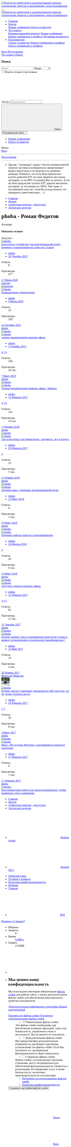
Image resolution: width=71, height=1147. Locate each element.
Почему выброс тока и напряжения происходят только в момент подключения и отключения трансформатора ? (34, 638)
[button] (27, 98)
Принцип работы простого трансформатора (27, 535)
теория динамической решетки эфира (23, 337)
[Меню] (2, 9)
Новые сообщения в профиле (25, 36)
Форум (12, 24)
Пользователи (16, 39)
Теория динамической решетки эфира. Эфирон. (29, 388)
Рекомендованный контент (24, 33)
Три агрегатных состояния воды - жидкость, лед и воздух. (35, 439)
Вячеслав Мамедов (12, 675)
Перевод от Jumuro (13, 921)
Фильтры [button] (6, 224)
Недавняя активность (56, 36)
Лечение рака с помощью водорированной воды (29, 490)
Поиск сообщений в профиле (25, 45)
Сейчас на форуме (19, 42)
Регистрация (8, 157)
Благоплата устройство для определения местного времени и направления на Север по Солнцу (30, 246)
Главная (13, 21)
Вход (4, 150)
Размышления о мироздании (18, 292)
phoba (11, 253)
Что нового (15, 30)
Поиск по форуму (41, 27)
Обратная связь (17, 875)
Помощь (13, 885)
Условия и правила (19, 879)
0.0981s (19, 939)
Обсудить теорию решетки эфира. (21, 586)
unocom (5, 283)
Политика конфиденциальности (27, 882)
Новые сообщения (19, 27)
